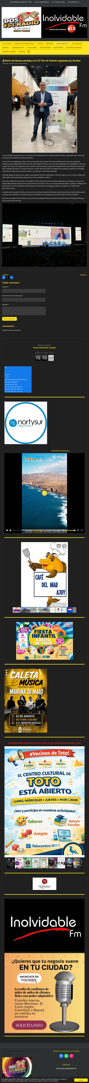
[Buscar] (29, 51)
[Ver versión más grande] (44, 641)
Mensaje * (5, 304)
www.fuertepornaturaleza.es (60, 451)
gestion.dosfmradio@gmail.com (66, 1068)
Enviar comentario (9, 319)
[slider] (33, 530)
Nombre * (5, 287)
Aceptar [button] (81, 1080)
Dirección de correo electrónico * (12, 296)
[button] (82, 544)
